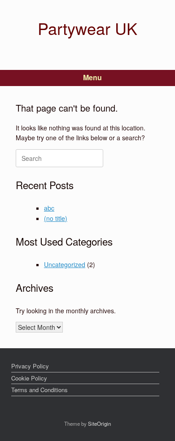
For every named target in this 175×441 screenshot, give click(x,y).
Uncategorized (64, 264)
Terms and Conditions (39, 389)
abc (49, 207)
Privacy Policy (30, 366)
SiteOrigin (99, 423)
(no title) (55, 218)
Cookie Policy (29, 378)
